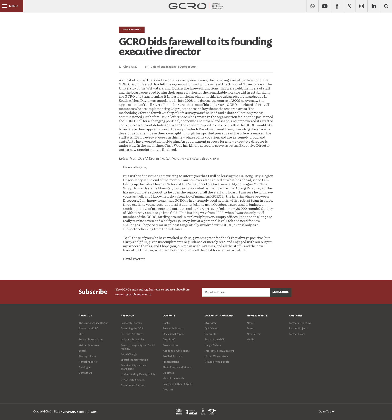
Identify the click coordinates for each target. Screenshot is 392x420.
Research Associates (91, 339)
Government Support (133, 385)
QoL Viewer (211, 328)
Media (250, 339)
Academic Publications (176, 350)
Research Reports (173, 328)
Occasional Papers (174, 333)
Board (82, 350)
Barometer (211, 333)
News (250, 322)
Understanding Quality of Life (138, 374)
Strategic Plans (87, 356)
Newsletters (254, 333)
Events (251, 328)
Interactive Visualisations (219, 350)
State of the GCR (215, 339)
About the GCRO (88, 328)
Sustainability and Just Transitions (134, 367)
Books (166, 322)
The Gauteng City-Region (93, 322)
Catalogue (85, 367)
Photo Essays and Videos (177, 367)
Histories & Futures (132, 333)
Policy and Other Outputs (178, 383)
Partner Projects (298, 328)
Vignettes (168, 372)
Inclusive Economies (132, 339)
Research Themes (131, 322)
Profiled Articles (172, 356)
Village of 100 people (217, 361)
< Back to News (132, 30)
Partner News (297, 333)
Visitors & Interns (89, 345)
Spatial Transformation (134, 359)
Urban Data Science (132, 379)
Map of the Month (173, 378)
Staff (82, 333)
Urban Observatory (216, 356)
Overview (210, 322)
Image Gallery (213, 345)
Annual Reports (88, 361)
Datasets (168, 389)
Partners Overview (300, 322)
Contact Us (85, 372)
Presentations (171, 361)
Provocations (170, 345)
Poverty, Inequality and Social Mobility (138, 347)
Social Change (129, 354)
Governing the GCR (132, 328)
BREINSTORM (88, 411)
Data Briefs (169, 339)
